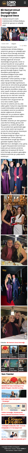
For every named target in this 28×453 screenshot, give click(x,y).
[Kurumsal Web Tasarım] (23, 448)
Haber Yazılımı (18, 450)
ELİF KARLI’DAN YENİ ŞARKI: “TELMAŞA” (11, 400)
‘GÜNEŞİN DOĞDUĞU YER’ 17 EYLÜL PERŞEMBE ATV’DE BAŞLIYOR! (14, 427)
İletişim (19, 448)
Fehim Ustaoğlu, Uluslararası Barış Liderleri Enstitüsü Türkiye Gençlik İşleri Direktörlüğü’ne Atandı (13, 413)
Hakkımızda (7, 448)
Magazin (14, 44)
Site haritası (9, 450)
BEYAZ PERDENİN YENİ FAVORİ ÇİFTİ (14, 439)
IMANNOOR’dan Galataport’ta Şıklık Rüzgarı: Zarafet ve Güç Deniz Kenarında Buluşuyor (13, 387)
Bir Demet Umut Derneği (15, 343)
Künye (13, 448)
